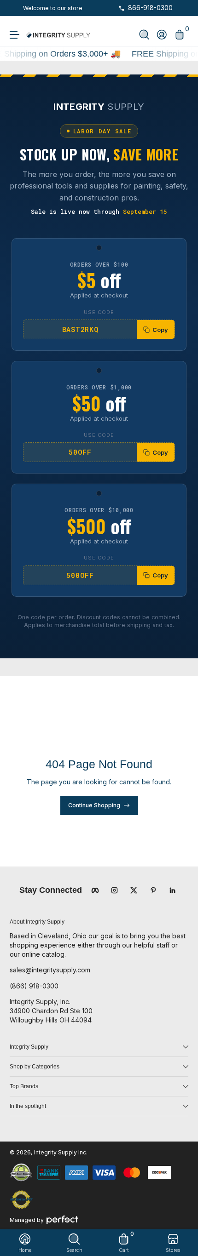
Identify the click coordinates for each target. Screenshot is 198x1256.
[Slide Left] (16, 8)
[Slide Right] (89, 8)
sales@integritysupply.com (50, 970)
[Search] (144, 35)
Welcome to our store (52, 8)
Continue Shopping (94, 805)
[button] (144, 35)
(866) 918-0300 (34, 986)
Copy (160, 329)
